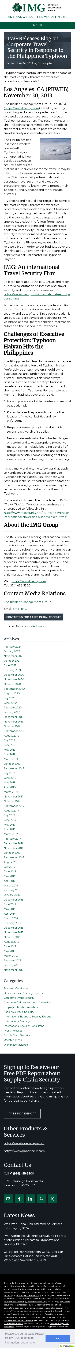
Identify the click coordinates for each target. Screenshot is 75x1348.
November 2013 (13, 932)
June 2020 (10, 702)
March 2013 (11, 955)
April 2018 (10, 787)
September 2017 (14, 806)
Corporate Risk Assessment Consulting (27, 1002)
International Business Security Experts (27, 1016)
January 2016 (12, 895)
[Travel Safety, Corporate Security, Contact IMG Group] (33, 619)
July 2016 (9, 866)
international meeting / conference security (25, 1301)
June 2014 (10, 904)
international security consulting (20, 1286)
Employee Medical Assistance (22, 1007)
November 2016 (13, 848)
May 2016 (9, 876)
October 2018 (12, 763)
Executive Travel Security (19, 1011)
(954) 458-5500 (26, 17)
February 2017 (12, 838)
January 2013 (12, 965)
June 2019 (10, 745)
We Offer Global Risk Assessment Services (33, 1224)
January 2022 (12, 651)
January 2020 (12, 712)
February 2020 (13, 707)
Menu (37, 25)
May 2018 (10, 782)
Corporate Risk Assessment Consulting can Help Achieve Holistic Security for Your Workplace (33, 1256)
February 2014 (12, 923)
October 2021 (12, 660)
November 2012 (13, 969)
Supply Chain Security (17, 1035)
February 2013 (12, 960)
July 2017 (9, 815)
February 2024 (12, 646)
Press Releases (34, 626)
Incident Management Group (37, 8)
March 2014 (11, 918)
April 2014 (10, 913)
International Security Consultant (24, 1026)
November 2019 (14, 721)
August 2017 (11, 810)
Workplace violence (13, 1323)
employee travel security (29, 1295)
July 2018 (9, 773)
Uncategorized (13, 1040)
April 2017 (10, 829)
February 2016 (12, 890)
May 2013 (9, 951)
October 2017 (12, 801)
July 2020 (10, 698)
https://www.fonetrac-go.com (24, 1143)
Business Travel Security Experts (23, 993)
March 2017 (11, 834)
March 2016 (11, 885)
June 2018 (10, 777)
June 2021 (10, 665)
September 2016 (14, 857)
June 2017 (10, 820)
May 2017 (10, 824)
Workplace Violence (16, 1044)
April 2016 (9, 880)
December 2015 (13, 899)
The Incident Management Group (27, 602)
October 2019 (12, 726)
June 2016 (10, 871)
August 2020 (12, 693)
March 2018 (11, 791)
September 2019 (14, 731)
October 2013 (12, 937)
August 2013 (11, 941)
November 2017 (14, 796)
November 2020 (14, 679)
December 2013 (13, 927)
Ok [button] (57, 1338)
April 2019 (10, 754)
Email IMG (20, 608)
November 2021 (13, 656)
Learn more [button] (28, 1342)
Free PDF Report (22, 1113)
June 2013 (10, 946)
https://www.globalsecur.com (24, 1151)
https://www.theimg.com (22, 108)
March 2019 (11, 759)
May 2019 (10, 749)
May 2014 (10, 909)
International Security (17, 1021)
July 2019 (9, 740)
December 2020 (14, 674)
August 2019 (11, 735)
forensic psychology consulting (39, 1311)
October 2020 (12, 684)
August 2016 (11, 862)
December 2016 (13, 843)
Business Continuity (16, 988)
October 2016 (12, 852)
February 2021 (12, 670)
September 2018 (14, 768)
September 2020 (14, 688)
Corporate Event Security (19, 997)
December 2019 (14, 717)
